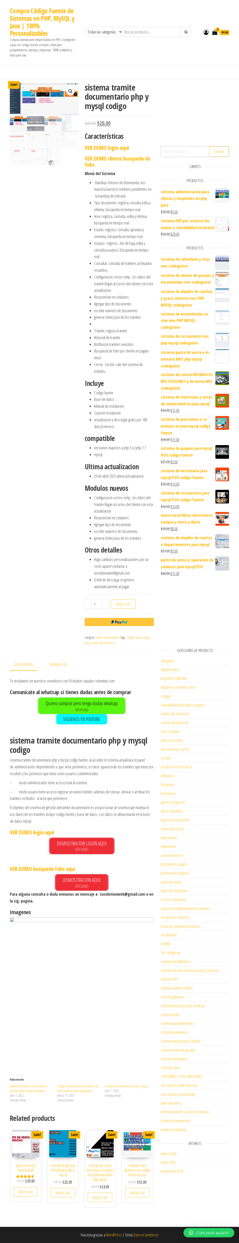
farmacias (167, 775)
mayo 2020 (168, 1162)
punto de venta (171, 882)
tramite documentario (107, 637)
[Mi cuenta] (206, 32)
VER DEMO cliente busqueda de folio (117, 161)
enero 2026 (168, 1153)
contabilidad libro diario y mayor (183, 705)
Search (219, 151)
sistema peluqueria (174, 1032)
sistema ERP (169, 979)
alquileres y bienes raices (178, 687)
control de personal (174, 722)
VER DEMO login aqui (107, 147)
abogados (168, 661)
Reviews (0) (58, 664)
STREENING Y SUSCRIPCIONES (181, 1076)
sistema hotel (170, 1014)
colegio (166, 696)
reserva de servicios (175, 917)
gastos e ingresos (173, 802)
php (87, 643)
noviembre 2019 (172, 1171)
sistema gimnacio (172, 997)
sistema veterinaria (174, 1059)
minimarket (168, 846)
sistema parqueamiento (177, 1023)
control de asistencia (175, 713)
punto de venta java (174, 890)
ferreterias (168, 793)
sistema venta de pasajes (178, 1050)
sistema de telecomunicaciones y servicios (190, 970)
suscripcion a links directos (179, 1085)
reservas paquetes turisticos (180, 926)
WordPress (114, 1235)
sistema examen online (177, 988)
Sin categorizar (171, 952)
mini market (169, 837)
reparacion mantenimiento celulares (185, 908)
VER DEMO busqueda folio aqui (42, 869)
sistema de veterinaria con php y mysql (126, 1086)
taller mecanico (171, 1103)
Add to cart (123, 604)
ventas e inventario (174, 1129)
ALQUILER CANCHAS (174, 678)
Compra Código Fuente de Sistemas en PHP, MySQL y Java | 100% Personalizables (42, 22)
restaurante (169, 935)
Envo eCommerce (146, 1235)
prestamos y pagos (174, 864)
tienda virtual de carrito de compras (185, 1112)
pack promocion (172, 855)
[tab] (27, 665)
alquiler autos (170, 669)
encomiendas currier (175, 749)
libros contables (172, 811)
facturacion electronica (176, 767)
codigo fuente (134, 637)
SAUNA (165, 943)
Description (23, 664)
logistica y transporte (175, 820)
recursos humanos (173, 899)
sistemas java (170, 1067)
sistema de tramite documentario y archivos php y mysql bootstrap (29, 1088)
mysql (146, 637)
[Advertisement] (82, 1034)
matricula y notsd (172, 829)
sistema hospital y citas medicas (183, 1005)
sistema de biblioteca (175, 961)
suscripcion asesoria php (178, 1094)
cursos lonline (170, 731)
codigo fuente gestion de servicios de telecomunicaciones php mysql (78, 1088)
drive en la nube (172, 740)
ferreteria (167, 784)
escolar (166, 758)
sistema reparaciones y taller (181, 1041)
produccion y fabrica (174, 873)
